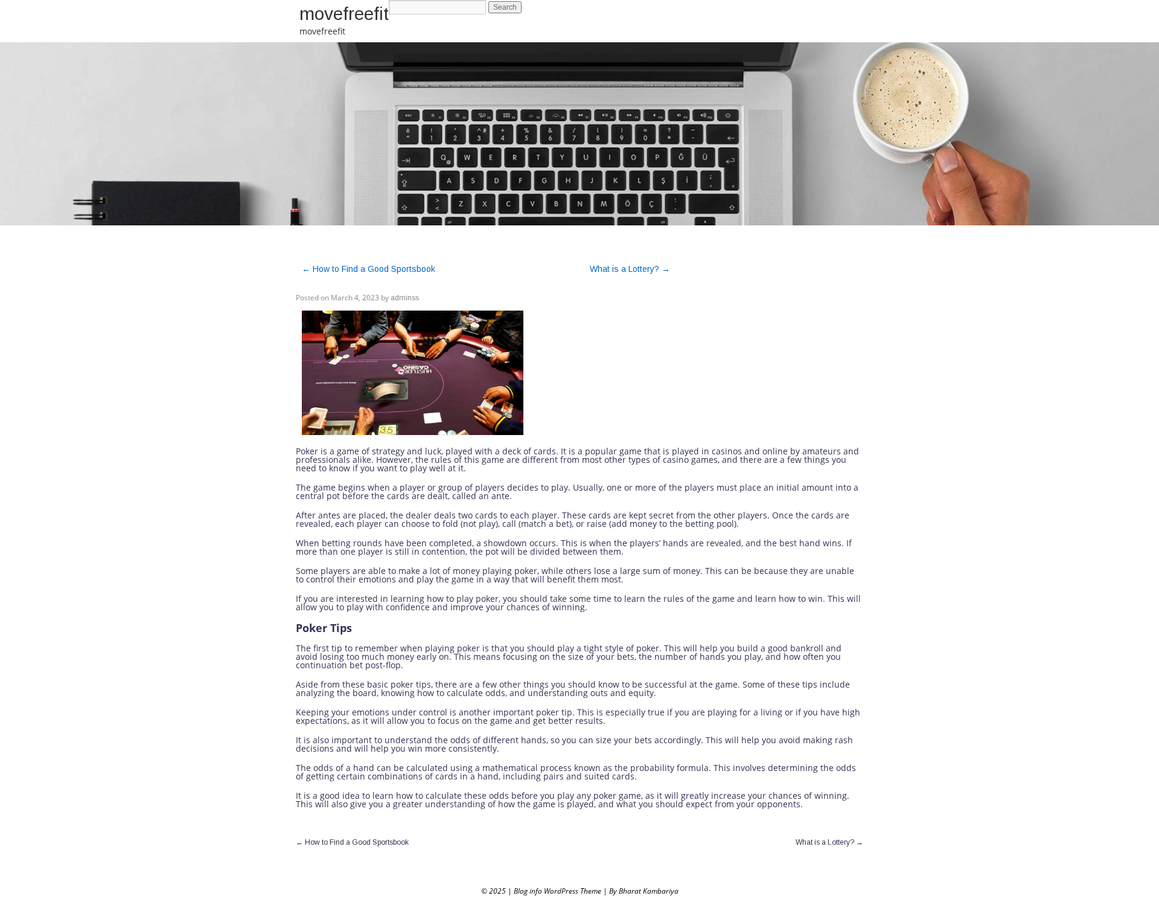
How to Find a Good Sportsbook (368, 269)
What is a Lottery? (630, 269)
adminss (405, 298)
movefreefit (344, 14)
